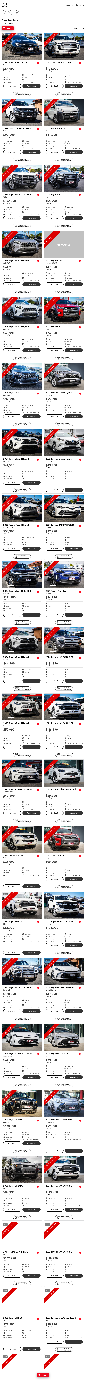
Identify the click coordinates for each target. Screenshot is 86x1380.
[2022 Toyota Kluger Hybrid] (64, 442)
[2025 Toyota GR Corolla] (22, 46)
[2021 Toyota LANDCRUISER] (64, 46)
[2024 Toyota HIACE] (64, 112)
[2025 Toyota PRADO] (22, 1103)
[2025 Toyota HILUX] (64, 178)
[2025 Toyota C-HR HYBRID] (64, 1103)
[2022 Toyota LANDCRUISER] (22, 971)
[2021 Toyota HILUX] (64, 839)
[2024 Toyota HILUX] (64, 310)
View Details (12, 86)
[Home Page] (4, 4)
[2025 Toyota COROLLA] (64, 1037)
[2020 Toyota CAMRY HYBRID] (64, 508)
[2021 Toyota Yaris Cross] (64, 574)
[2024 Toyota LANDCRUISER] (22, 178)
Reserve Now (31, 86)
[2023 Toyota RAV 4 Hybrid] (22, 508)
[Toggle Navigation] (82, 12)
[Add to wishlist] (38, 63)
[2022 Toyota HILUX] (22, 905)
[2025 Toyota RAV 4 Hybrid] (22, 707)
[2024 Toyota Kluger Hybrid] (64, 376)
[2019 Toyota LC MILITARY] (22, 1235)
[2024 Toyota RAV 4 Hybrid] (22, 244)
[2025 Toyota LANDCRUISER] (64, 640)
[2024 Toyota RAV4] (22, 376)
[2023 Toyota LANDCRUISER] (22, 112)
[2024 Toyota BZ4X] (64, 244)
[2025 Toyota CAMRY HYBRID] (22, 773)
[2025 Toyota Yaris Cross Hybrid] (64, 773)
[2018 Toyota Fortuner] (22, 839)
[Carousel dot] (11, 56)
